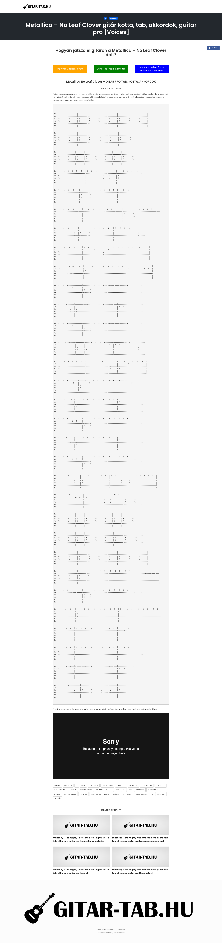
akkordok (68, 786)
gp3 (117, 790)
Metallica (113, 18)
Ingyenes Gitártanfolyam (70, 68)
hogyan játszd (70, 794)
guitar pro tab (153, 790)
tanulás (57, 798)
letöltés (116, 794)
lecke (106, 794)
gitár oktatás (107, 786)
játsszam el (96, 794)
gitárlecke (133, 786)
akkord (57, 786)
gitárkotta (121, 786)
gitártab (73, 790)
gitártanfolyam (86, 790)
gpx (130, 790)
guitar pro (140, 790)
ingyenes (83, 794)
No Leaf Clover (141, 794)
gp (111, 790)
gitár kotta (93, 786)
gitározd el (160, 786)
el (76, 786)
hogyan (57, 794)
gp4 (124, 790)
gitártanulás (101, 790)
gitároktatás (146, 786)
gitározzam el (60, 790)
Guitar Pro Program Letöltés (111, 68)
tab (151, 794)
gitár (83, 786)
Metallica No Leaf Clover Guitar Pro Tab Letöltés (152, 69)
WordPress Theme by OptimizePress (111, 933)
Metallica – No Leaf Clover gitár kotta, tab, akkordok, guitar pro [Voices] (111, 28)
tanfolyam (161, 794)
